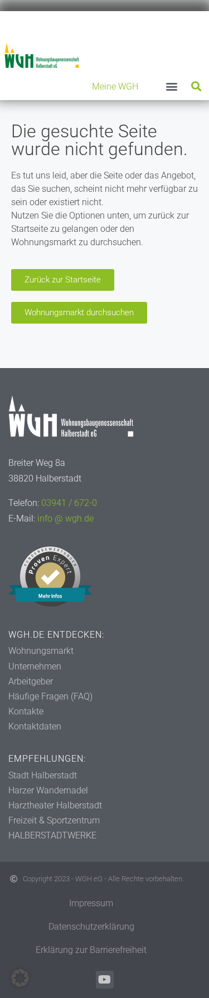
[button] (171, 86)
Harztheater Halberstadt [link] (55, 805)
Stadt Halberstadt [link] (42, 775)
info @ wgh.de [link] (65, 518)
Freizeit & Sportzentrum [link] (54, 820)
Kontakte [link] (25, 711)
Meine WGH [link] (115, 86)
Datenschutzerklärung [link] (91, 926)
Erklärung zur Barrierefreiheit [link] (91, 950)
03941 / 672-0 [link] (69, 503)
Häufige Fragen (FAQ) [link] (50, 696)
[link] (41, 56)
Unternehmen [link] (34, 666)
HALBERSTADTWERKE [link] (52, 835)
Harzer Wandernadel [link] (48, 790)
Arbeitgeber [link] (30, 681)
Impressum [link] (91, 903)
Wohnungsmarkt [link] (41, 651)
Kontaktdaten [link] (34, 726)
